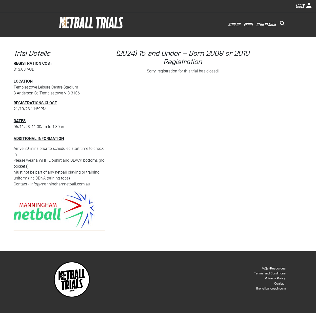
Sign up (234, 24)
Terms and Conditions (270, 273)
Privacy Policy (275, 278)
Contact (280, 283)
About (248, 24)
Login (300, 6)
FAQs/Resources (274, 268)
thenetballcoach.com (271, 288)
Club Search (267, 24)
